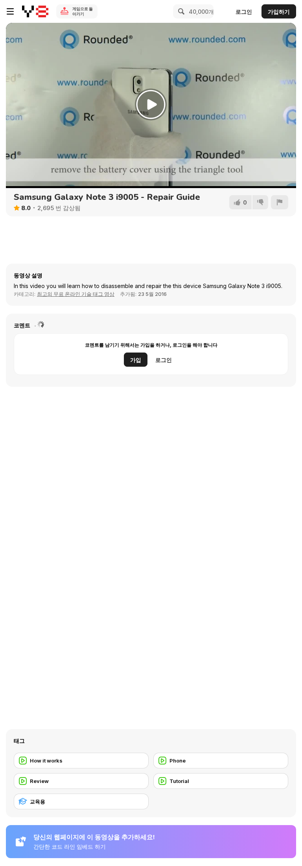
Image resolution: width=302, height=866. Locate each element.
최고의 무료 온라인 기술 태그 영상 (75, 294)
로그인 (244, 11)
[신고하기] (279, 202)
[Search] (180, 11)
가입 (135, 359)
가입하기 (279, 11)
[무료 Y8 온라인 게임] (35, 11)
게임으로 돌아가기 (82, 11)
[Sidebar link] (10, 11)
